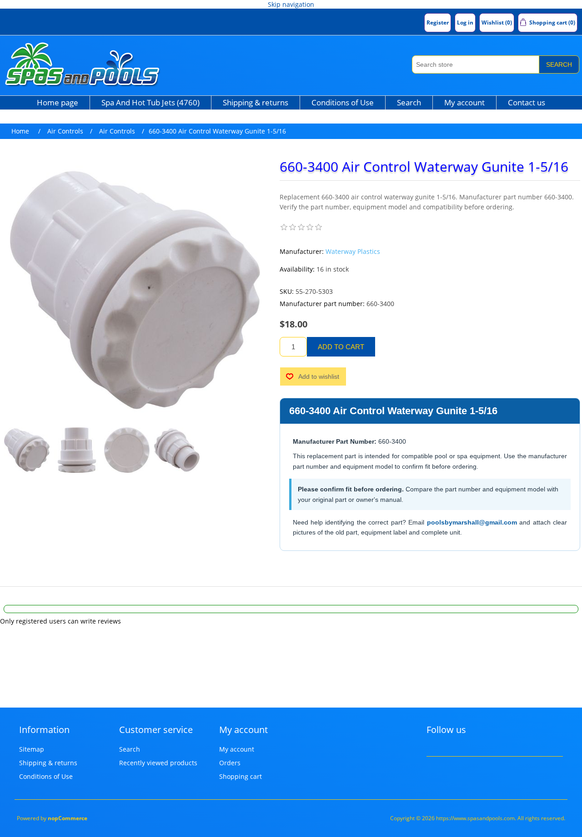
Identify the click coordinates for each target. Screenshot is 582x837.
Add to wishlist (318, 376)
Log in (465, 22)
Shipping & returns (255, 102)
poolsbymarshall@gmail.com (472, 522)
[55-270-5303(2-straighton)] (127, 450)
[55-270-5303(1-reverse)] (177, 450)
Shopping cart (240, 776)
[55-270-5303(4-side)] (77, 450)
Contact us (526, 102)
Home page (57, 102)
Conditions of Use (342, 102)
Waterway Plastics (353, 251)
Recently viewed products (158, 762)
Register (437, 22)
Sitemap (31, 749)
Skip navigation (291, 4)
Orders (230, 762)
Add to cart (341, 347)
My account (464, 102)
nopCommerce (67, 818)
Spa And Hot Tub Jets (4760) (150, 102)
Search (559, 64)
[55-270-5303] (27, 450)
